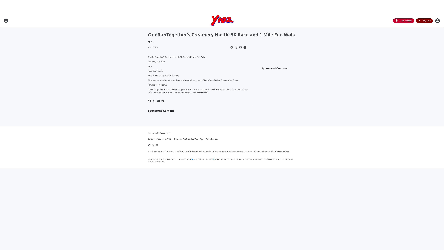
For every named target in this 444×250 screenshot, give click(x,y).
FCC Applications (287, 159)
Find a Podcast (211, 139)
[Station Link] (222, 21)
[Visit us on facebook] (149, 145)
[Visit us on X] (153, 145)
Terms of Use (200, 159)
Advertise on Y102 (164, 139)
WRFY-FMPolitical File (245, 159)
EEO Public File (259, 159)
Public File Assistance (273, 159)
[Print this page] (245, 47)
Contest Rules (160, 159)
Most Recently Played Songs (159, 133)
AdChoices (209, 159)
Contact (151, 139)
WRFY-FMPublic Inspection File (226, 159)
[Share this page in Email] (240, 47)
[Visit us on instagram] (157, 145)
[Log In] (437, 20)
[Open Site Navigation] (6, 20)
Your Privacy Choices (184, 159)
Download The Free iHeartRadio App (188, 139)
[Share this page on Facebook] (231, 47)
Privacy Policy (170, 159)
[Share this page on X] (236, 47)
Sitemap (150, 159)
